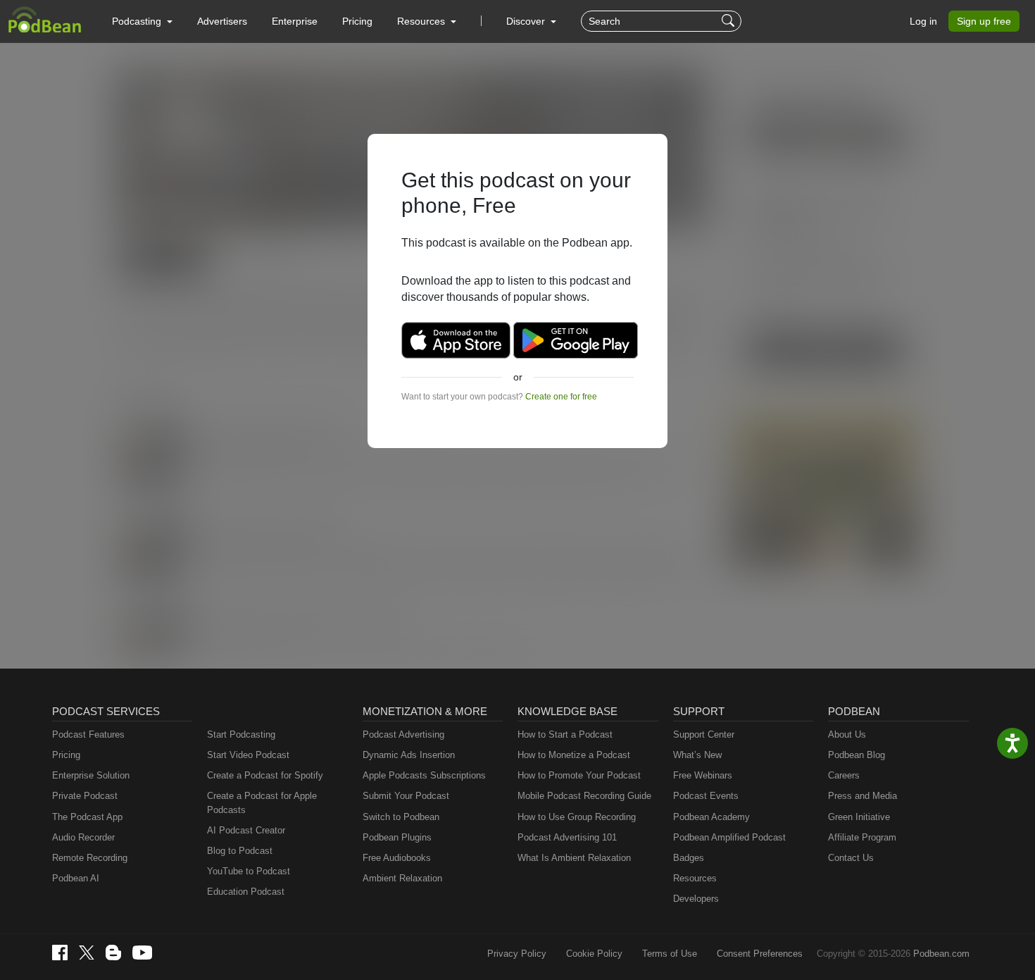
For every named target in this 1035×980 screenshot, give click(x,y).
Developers (696, 898)
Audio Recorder (83, 837)
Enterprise (295, 21)
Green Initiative (859, 817)
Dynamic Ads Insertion (409, 755)
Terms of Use (669, 953)
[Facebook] (60, 952)
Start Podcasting (241, 734)
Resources (695, 878)
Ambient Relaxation (402, 878)
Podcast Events (706, 795)
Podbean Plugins (397, 837)
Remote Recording (89, 857)
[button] (142, 21)
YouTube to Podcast (248, 871)
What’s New (697, 755)
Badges (688, 857)
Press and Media (862, 795)
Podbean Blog (856, 755)
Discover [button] (527, 21)
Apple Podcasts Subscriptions (424, 775)
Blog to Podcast (239, 850)
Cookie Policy (594, 953)
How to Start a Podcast (565, 734)
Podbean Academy (711, 817)
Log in (923, 21)
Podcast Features (88, 734)
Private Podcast (85, 795)
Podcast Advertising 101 (567, 837)
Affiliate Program (862, 837)
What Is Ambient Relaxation (574, 857)
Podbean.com (941, 953)
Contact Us (851, 857)
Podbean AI (75, 878)
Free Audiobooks (397, 857)
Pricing (357, 21)
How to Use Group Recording (577, 817)
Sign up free (984, 21)
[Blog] (113, 952)
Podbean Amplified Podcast (729, 837)
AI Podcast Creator (246, 830)
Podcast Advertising (403, 734)
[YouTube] (142, 952)
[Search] (730, 21)
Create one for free (561, 397)
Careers (844, 775)
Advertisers (222, 21)
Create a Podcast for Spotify (265, 775)
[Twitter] (86, 952)
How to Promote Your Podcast (579, 775)
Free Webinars (702, 775)
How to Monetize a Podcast (574, 755)
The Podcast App (87, 817)
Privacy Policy (516, 953)
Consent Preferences (760, 953)
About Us (847, 734)
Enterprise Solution (91, 775)
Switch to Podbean (401, 817)
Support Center (703, 734)
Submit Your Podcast (406, 795)
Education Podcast (245, 891)
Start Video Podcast (248, 755)
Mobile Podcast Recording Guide (584, 795)
